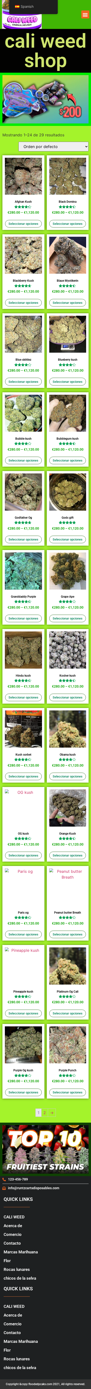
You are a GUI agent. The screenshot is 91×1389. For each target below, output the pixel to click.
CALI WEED (14, 1216)
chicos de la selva (20, 1278)
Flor (7, 1260)
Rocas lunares (17, 1269)
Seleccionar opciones (23, 224)
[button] (85, 14)
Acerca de (13, 1225)
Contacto (12, 1243)
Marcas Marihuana (21, 1251)
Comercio (13, 1234)
